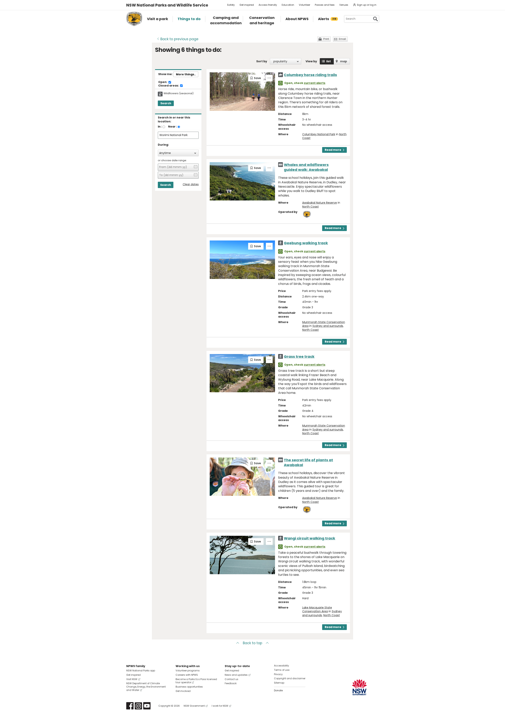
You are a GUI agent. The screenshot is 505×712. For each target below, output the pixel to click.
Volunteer (304, 5)
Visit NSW (131, 679)
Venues (343, 5)
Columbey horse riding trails (310, 74)
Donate (278, 690)
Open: (163, 82)
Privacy (278, 674)
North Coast (310, 207)
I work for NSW (220, 705)
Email (342, 39)
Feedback (231, 683)
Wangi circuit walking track (309, 538)
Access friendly (268, 5)
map (343, 61)
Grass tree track (299, 356)
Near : (172, 127)
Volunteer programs (188, 670)
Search (165, 103)
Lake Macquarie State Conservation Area (317, 609)
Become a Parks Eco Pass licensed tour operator (196, 681)
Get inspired (246, 5)
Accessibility (281, 665)
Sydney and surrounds (327, 326)
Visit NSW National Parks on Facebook (130, 705)
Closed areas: (169, 86)
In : (160, 127)
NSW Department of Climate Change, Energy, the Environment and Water (146, 687)
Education (288, 5)
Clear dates (191, 184)
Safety (231, 5)
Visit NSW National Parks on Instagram (138, 705)
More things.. (186, 74)
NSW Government (194, 705)
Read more (333, 150)
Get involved (183, 691)
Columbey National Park (318, 134)
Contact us (231, 679)
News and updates (236, 675)
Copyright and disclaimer (289, 678)
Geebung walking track (306, 242)
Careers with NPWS (187, 675)
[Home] (134, 19)
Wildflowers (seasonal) (179, 93)
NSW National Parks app (140, 670)
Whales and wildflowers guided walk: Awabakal (306, 167)
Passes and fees (325, 5)
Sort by (261, 61)
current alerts (314, 83)
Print (326, 39)
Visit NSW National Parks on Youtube (147, 705)
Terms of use (281, 670)
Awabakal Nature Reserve (319, 203)
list (328, 61)
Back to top (252, 643)
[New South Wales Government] (359, 687)
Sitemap (279, 682)
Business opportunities (189, 686)
